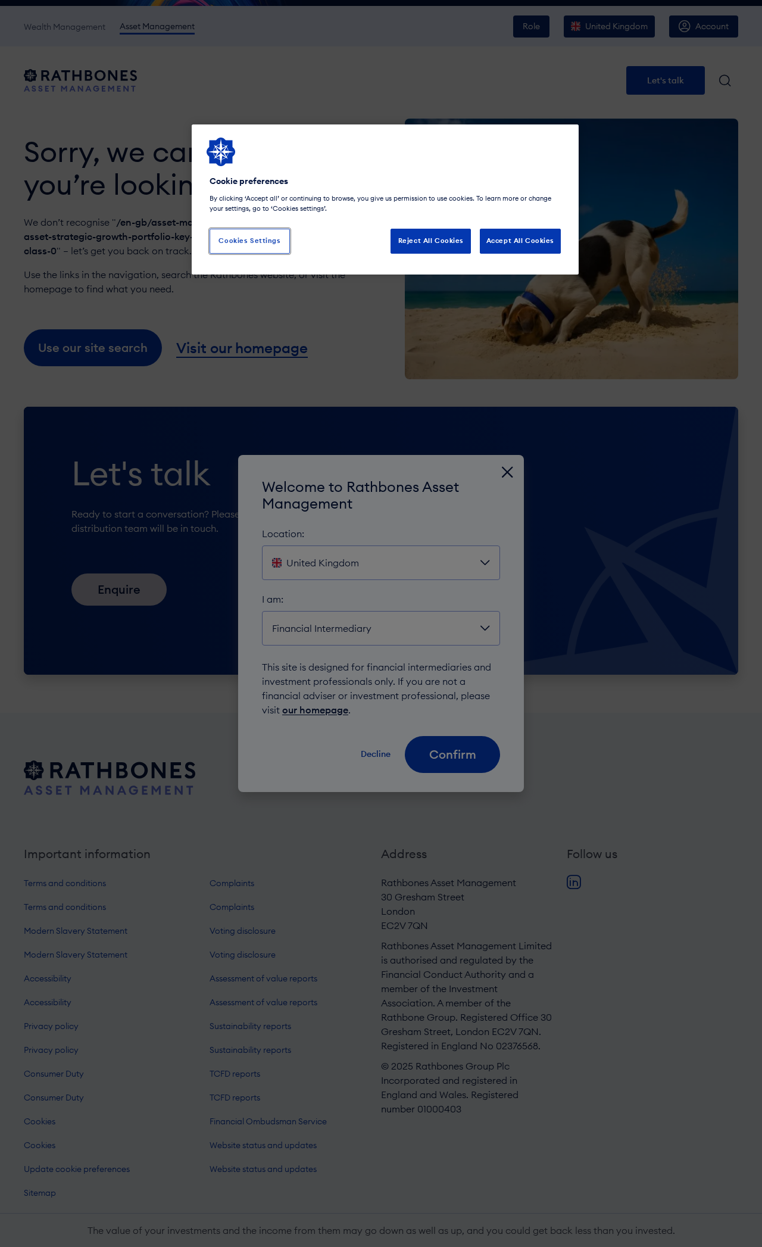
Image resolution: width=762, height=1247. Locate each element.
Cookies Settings (249, 240)
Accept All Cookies (520, 240)
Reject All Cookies (431, 240)
